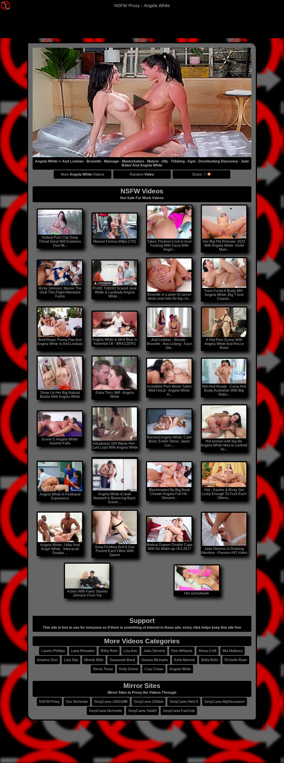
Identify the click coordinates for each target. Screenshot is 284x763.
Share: (197, 174)
